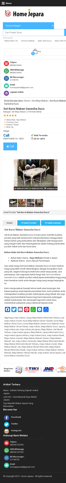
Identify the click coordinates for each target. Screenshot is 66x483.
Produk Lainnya (53, 223)
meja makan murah (48, 344)
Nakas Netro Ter (11, 41)
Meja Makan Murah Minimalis (35, 347)
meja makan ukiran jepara (49, 353)
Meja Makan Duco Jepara (53, 326)
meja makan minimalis (26, 341)
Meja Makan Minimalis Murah (50, 341)
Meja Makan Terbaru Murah (24, 353)
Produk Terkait (28, 223)
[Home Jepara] (26, 16)
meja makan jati (11, 329)
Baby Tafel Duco (45, 41)
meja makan (34, 326)
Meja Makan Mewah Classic (36, 338)
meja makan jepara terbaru (16, 335)
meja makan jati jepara (30, 329)
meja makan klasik (55, 335)
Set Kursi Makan (28, 41)
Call (11, 146)
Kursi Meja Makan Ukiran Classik (38, 321)
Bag (39, 51)
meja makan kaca (38, 335)
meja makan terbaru (35, 350)
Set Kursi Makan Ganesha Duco (22, 229)
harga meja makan (16, 318)
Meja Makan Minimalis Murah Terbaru (21, 344)
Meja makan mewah (13, 338)
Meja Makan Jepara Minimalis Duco (47, 332)
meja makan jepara (21, 332)
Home (27, 100)
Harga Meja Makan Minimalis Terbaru (43, 318)
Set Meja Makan (40, 100)
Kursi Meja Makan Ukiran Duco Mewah (41, 323)
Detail (9, 223)
